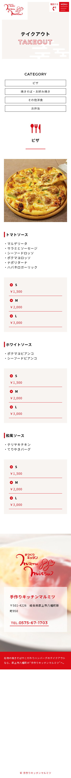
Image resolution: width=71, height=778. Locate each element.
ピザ (35, 83)
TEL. (29, 622)
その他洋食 (35, 100)
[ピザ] (35, 219)
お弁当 (35, 108)
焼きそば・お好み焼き (35, 91)
